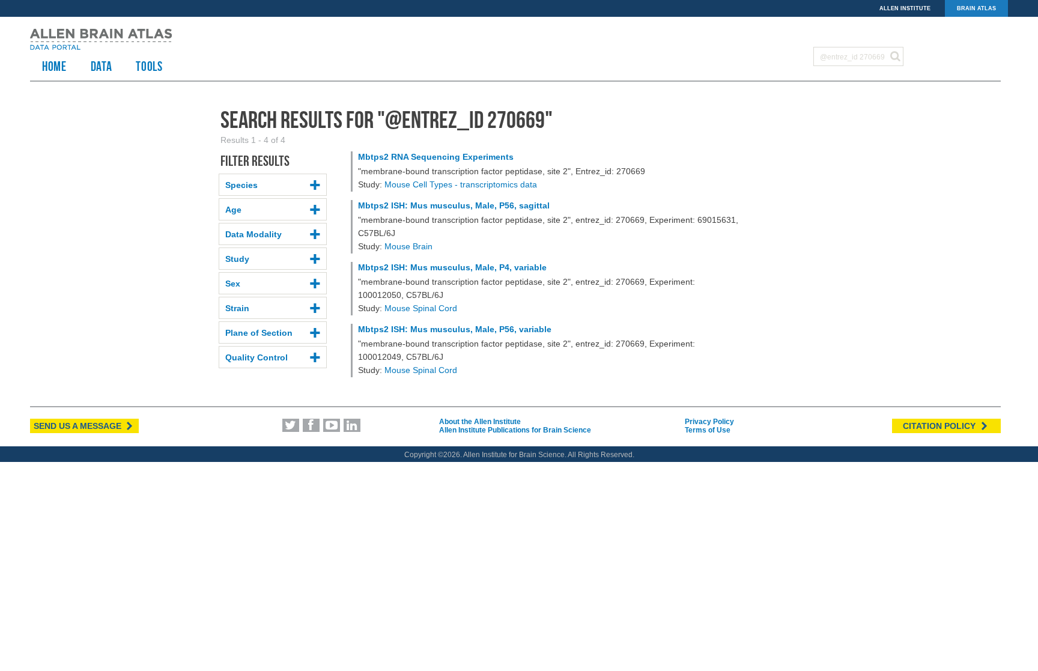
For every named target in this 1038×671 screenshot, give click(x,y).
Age (233, 209)
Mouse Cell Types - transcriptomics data (460, 184)
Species (241, 185)
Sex (232, 283)
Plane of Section (259, 333)
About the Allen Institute (480, 421)
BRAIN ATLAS (976, 8)
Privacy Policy (709, 421)
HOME (54, 66)
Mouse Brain (408, 246)
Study (237, 259)
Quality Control (256, 357)
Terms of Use (707, 430)
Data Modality (253, 234)
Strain (237, 308)
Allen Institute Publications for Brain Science (515, 430)
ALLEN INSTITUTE (904, 8)
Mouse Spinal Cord (420, 308)
